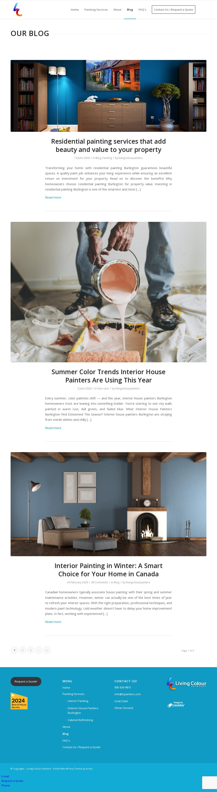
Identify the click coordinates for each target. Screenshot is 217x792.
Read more (53, 197)
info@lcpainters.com (127, 694)
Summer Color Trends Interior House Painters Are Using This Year (108, 375)
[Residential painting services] (108, 96)
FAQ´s (66, 740)
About (66, 727)
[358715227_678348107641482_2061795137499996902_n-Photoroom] (18, 9)
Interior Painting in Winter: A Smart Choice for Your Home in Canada (108, 569)
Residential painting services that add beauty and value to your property (108, 145)
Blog (98, 158)
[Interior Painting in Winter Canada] (108, 504)
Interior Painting (78, 701)
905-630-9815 (122, 687)
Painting (107, 158)
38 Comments (99, 582)
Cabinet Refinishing (80, 720)
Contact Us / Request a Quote (81, 747)
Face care (103, 388)
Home (66, 687)
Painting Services (74, 694)
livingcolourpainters (131, 158)
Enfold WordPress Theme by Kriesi (73, 768)
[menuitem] (75, 9)
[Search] (202, 9)
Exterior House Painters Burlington (83, 710)
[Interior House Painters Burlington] (108, 292)
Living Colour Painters (38, 768)
